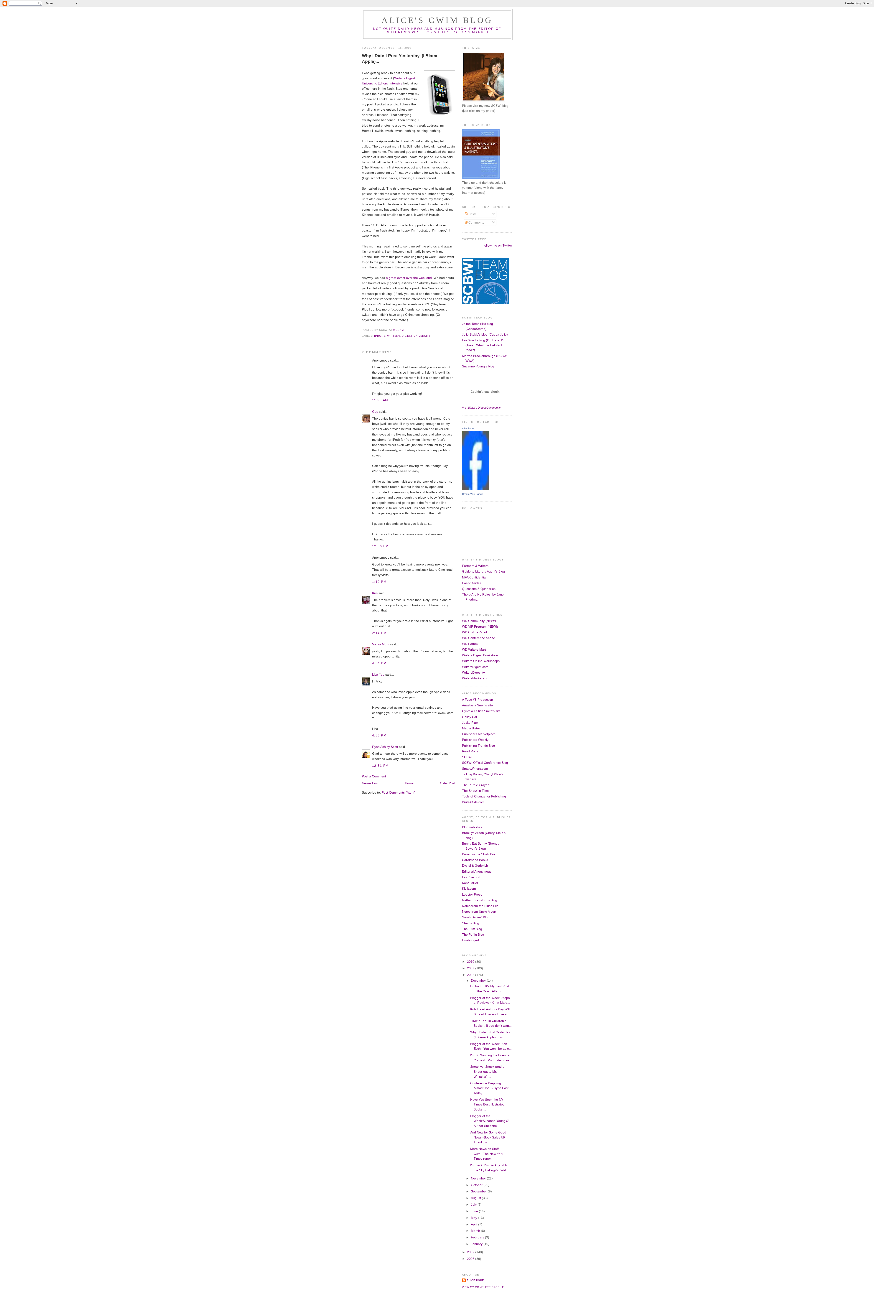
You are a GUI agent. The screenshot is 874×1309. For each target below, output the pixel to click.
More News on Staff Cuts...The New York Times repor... (486, 1153)
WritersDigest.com (475, 667)
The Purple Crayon (475, 785)
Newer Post (370, 783)
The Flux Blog (472, 929)
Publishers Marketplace (479, 734)
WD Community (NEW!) (479, 621)
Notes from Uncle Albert (479, 911)
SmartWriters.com (475, 768)
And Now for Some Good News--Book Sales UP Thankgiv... (488, 1137)
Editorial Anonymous (476, 871)
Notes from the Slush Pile (480, 906)
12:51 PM (380, 765)
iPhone (379, 335)
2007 (471, 1252)
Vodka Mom (380, 644)
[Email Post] (405, 330)
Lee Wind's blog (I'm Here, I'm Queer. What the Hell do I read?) (484, 345)
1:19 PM (379, 581)
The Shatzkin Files (475, 790)
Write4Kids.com (473, 802)
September (479, 1191)
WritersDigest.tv (473, 672)
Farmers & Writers (475, 566)
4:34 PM (379, 663)
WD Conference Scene (478, 638)
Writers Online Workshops (481, 661)
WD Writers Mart (474, 649)
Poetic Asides (471, 583)
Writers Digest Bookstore (480, 655)
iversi (369, 83)
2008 (471, 975)
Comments (475, 222)
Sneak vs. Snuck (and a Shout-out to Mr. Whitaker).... (487, 1071)
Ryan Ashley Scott (385, 747)
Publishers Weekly (475, 739)
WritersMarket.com (475, 678)
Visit (481, 407)
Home (409, 783)
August (476, 1198)
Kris (375, 593)
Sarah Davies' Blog (475, 917)
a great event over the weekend (409, 278)
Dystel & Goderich (475, 865)
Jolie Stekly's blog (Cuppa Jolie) (485, 334)
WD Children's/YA (474, 632)
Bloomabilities (472, 827)
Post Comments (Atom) (398, 792)
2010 (471, 961)
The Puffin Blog (473, 934)
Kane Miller (470, 883)
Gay (375, 411)
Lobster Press (472, 894)
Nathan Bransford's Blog (479, 900)
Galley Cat (469, 717)
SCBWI (467, 757)
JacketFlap (470, 722)
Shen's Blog (470, 923)
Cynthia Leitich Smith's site (481, 711)
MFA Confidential (474, 577)
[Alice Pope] (475, 489)
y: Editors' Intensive (388, 83)
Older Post (447, 783)
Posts (471, 214)
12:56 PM (380, 546)
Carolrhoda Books (475, 860)
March (476, 1231)
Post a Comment (374, 776)
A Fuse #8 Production (477, 699)
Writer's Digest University (409, 335)
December (479, 980)
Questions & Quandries (478, 589)
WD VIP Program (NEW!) (480, 626)
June (475, 1211)
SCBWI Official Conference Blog (485, 762)
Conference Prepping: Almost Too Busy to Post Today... (489, 1088)
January (477, 1244)
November (479, 1178)
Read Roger (471, 751)
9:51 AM (398, 330)
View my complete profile (483, 1287)
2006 (471, 1259)
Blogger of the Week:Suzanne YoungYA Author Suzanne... (489, 1121)
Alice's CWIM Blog (437, 20)
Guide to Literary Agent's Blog (483, 571)
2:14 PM (379, 633)
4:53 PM (379, 735)
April (474, 1224)
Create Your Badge (472, 494)
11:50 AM (380, 400)
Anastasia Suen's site (477, 705)
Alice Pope (468, 428)
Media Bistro (471, 728)
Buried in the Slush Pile (478, 854)
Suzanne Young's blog (478, 366)
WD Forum (470, 644)
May (474, 1218)
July (474, 1204)
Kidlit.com (469, 888)
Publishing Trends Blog (478, 745)
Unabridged (470, 940)
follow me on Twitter (497, 245)
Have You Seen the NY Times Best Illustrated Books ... (487, 1104)
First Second (471, 877)
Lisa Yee (378, 674)
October (477, 1185)
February (478, 1237)
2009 (471, 968)
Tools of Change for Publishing (484, 796)
